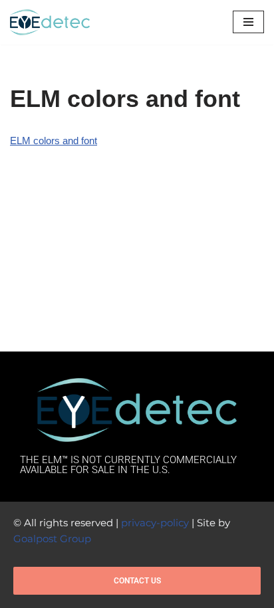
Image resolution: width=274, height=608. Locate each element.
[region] (137, 512)
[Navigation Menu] (248, 22)
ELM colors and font (53, 140)
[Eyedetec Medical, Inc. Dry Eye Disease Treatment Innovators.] (50, 22)
